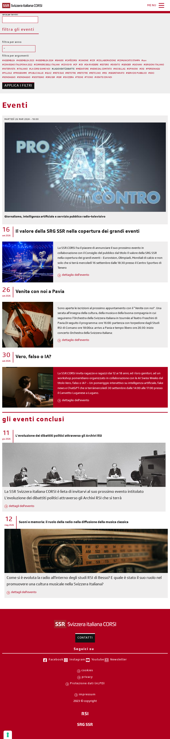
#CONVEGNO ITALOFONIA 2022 (17, 65)
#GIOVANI (137, 65)
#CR (81, 65)
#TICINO (89, 77)
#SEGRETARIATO (116, 73)
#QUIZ (48, 73)
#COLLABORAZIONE (106, 61)
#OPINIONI (132, 69)
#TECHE (79, 77)
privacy (87, 677)
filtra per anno (12, 42)
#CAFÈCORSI (71, 61)
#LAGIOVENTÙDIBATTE (63, 69)
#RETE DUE (58, 73)
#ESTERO (104, 65)
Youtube (97, 660)
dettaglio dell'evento (75, 275)
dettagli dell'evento (21, 506)
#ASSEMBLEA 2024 (44, 61)
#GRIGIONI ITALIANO (154, 65)
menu (151, 5)
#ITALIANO (22, 69)
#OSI (141, 69)
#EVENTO (115, 65)
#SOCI (151, 73)
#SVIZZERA (68, 77)
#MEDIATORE (82, 69)
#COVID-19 (66, 65)
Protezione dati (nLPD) (87, 683)
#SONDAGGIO (8, 77)
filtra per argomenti (15, 56)
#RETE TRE (70, 73)
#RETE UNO (95, 73)
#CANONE (83, 61)
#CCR (92, 61)
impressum (87, 694)
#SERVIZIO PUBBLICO (136, 73)
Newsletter (118, 660)
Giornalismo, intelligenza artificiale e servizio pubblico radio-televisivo (54, 217)
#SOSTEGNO (38, 77)
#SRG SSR (50, 77)
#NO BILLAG (119, 69)
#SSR (59, 77)
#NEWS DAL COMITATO (101, 69)
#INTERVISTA (8, 69)
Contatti (85, 638)
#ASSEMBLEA (8, 61)
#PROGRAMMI (20, 73)
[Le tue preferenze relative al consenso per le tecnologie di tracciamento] (8, 735)
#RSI (104, 73)
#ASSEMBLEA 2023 (25, 61)
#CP (75, 65)
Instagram (77, 660)
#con (144, 61)
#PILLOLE (7, 73)
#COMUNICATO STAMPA (128, 61)
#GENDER (126, 65)
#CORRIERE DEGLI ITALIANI (47, 65)
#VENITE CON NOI (103, 77)
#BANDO (59, 61)
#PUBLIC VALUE (35, 73)
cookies (87, 670)
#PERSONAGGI (153, 69)
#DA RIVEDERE (91, 65)
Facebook (56, 660)
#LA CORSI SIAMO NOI (39, 69)
